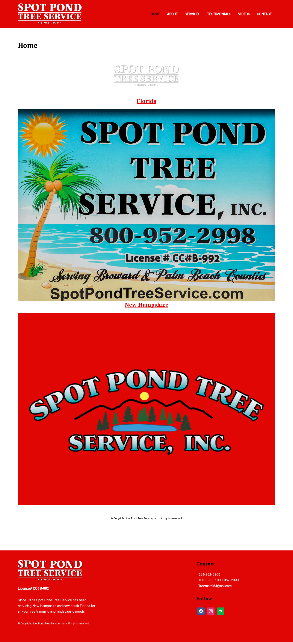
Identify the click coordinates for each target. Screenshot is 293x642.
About (172, 14)
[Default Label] (210, 611)
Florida (146, 100)
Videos (244, 14)
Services (192, 14)
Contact (264, 14)
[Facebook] (201, 611)
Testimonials (219, 14)
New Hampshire (146, 304)
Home (155, 14)
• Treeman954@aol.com (214, 586)
